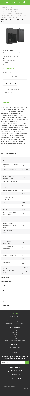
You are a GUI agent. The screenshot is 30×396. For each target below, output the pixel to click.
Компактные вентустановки (15, 321)
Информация (15, 327)
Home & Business (15, 316)
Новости (15, 332)
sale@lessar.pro (16, 374)
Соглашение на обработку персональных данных (15, 337)
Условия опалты (15, 347)
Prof (15, 318)
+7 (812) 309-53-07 (16, 371)
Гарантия (15, 352)
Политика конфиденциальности (15, 340)
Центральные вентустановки (15, 323)
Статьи (15, 334)
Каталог (15, 313)
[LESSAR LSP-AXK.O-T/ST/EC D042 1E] (15, 36)
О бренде (15, 330)
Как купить (15, 344)
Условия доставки (15, 350)
